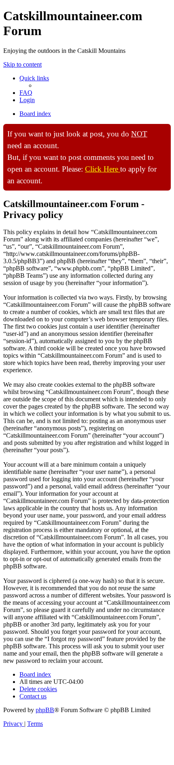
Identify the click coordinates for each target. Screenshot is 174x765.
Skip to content (22, 64)
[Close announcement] (164, 130)
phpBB (45, 709)
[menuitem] (25, 92)
